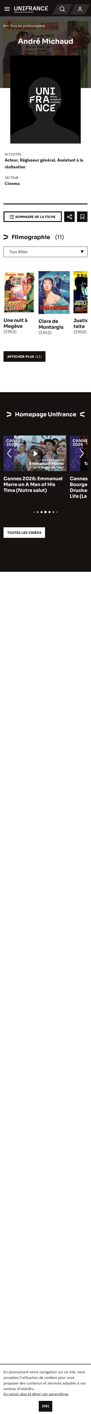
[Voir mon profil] (80, 9)
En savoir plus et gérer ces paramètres (36, 1394)
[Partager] (69, 216)
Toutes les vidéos (24, 532)
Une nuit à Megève (16, 323)
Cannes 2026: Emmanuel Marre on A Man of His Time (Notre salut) (33, 484)
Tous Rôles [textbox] (18, 251)
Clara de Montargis (50, 324)
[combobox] (46, 252)
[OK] (45, 1406)
